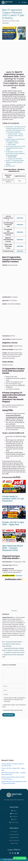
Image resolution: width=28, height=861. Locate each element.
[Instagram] (12, 853)
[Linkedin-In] (15, 853)
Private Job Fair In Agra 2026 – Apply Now (13, 523)
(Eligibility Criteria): (13, 143)
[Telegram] (18, 853)
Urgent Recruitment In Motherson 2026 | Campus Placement (13, 782)
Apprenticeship (6, 646)
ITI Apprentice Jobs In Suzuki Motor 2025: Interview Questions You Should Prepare (15, 153)
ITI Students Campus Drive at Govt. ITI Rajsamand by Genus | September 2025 (13, 655)
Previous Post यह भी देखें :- (15, 159)
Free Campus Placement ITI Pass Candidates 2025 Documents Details (15, 148)
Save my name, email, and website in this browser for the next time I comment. (14, 699)
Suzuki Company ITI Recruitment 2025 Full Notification (15, 140)
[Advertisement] (14, 56)
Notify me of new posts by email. (13, 710)
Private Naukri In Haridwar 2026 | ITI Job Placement (13, 498)
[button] (19, 2)
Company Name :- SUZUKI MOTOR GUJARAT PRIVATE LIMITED (15, 135)
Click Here (20, 218)
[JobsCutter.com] (7, 2)
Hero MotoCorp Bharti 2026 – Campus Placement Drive (12, 548)
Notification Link (10, 166)
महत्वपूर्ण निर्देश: (12, 157)
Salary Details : (12, 144)
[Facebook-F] (10, 853)
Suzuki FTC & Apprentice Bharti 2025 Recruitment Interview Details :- (15, 162)
